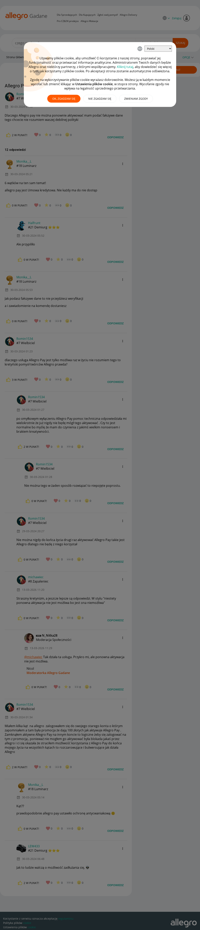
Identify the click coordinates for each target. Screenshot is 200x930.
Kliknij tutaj (125, 67)
